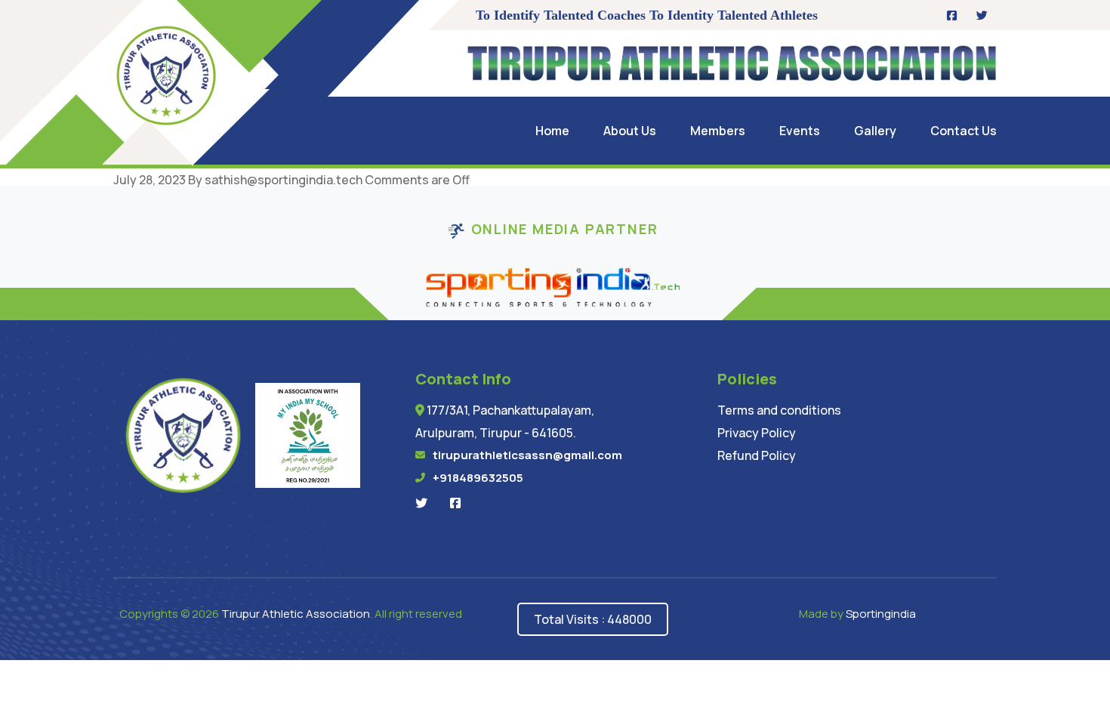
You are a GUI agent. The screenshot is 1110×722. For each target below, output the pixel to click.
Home (552, 130)
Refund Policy (756, 455)
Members (717, 130)
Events (799, 130)
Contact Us (963, 130)
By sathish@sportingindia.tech (275, 179)
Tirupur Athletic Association (295, 614)
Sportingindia (881, 614)
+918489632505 (478, 478)
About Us (629, 130)
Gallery (875, 130)
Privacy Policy (756, 432)
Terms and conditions (779, 410)
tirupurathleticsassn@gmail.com (527, 455)
